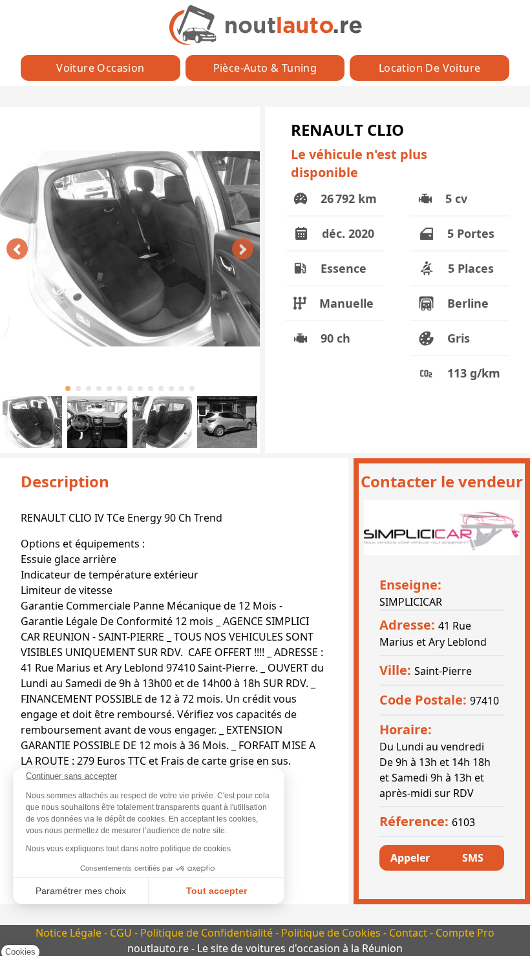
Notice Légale (70, 933)
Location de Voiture (430, 68)
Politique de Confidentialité (207, 933)
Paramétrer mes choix (81, 891)
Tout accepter (216, 891)
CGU (122, 933)
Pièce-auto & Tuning (265, 68)
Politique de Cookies (332, 933)
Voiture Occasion (100, 68)
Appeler (410, 858)
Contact (409, 933)
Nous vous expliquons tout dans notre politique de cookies (128, 848)
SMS (472, 858)
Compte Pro (465, 933)
